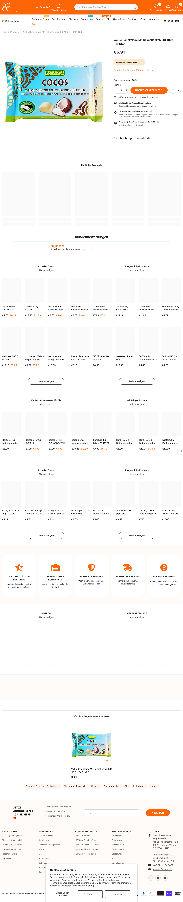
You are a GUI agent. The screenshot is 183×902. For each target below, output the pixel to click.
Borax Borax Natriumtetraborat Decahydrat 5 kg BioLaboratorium (148, 442)
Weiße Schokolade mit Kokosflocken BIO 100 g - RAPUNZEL (91, 770)
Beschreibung (123, 138)
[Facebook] (151, 878)
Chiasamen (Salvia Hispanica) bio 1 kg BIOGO (34, 358)
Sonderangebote (112, 786)
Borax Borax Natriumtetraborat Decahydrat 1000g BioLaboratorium (125, 442)
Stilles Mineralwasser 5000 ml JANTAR (147, 658)
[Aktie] (178, 90)
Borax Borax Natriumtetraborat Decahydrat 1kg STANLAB (11, 442)
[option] (54, 90)
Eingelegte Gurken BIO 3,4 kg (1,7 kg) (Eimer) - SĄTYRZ (125, 658)
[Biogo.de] (10, 693)
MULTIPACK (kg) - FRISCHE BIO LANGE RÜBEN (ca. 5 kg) (171, 658)
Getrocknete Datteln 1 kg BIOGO (8, 308)
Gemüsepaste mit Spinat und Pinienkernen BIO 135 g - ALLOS (80, 512)
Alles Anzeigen (46, 270)
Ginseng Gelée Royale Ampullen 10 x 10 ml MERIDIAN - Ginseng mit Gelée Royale (148, 512)
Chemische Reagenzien (75, 786)
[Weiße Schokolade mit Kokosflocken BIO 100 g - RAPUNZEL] (91, 744)
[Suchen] (106, 7)
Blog (127, 786)
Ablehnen (117, 894)
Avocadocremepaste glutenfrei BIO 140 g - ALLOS (34, 512)
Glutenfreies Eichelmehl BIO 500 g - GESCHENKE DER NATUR (102, 308)
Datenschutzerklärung (83, 885)
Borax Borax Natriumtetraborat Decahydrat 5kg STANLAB (81, 442)
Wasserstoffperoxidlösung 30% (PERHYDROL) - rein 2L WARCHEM (125, 358)
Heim (4, 32)
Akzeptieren (90, 894)
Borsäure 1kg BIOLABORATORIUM (57, 441)
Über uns (95, 786)
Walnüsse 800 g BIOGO (10, 358)
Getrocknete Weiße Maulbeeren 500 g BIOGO (57, 308)
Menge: (117, 84)
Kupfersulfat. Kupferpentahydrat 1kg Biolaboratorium (171, 442)
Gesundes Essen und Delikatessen (42, 786)
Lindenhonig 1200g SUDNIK (123, 308)
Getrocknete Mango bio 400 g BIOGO (57, 358)
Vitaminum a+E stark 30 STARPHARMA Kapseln (124, 512)
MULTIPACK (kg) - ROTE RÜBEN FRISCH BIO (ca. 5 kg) (102, 658)
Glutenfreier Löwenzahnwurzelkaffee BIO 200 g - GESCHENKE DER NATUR (148, 308)
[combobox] (102, 7)
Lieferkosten (144, 138)
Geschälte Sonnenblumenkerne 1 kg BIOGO (80, 308)
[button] (147, 123)
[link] (173, 90)
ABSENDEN (158, 812)
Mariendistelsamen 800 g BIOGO (80, 358)
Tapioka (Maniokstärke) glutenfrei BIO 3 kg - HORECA (33, 658)
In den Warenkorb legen (149, 90)
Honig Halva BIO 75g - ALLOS (10, 512)
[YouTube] (165, 878)
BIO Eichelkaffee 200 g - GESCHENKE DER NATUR (102, 358)
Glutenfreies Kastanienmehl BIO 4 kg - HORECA (57, 658)
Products (14, 32)
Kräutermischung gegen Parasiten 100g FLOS (170, 308)
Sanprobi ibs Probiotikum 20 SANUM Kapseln (170, 512)
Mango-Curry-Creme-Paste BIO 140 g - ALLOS (57, 512)
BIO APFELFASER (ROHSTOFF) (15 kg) (79, 658)
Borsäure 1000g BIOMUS (33, 441)
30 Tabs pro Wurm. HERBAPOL (148, 358)
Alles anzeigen (33, 682)
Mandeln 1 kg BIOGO (31, 308)
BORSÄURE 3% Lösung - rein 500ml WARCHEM (171, 358)
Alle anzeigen (46, 404)
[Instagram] (158, 878)
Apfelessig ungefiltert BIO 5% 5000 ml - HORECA (11, 658)
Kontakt (154, 786)
